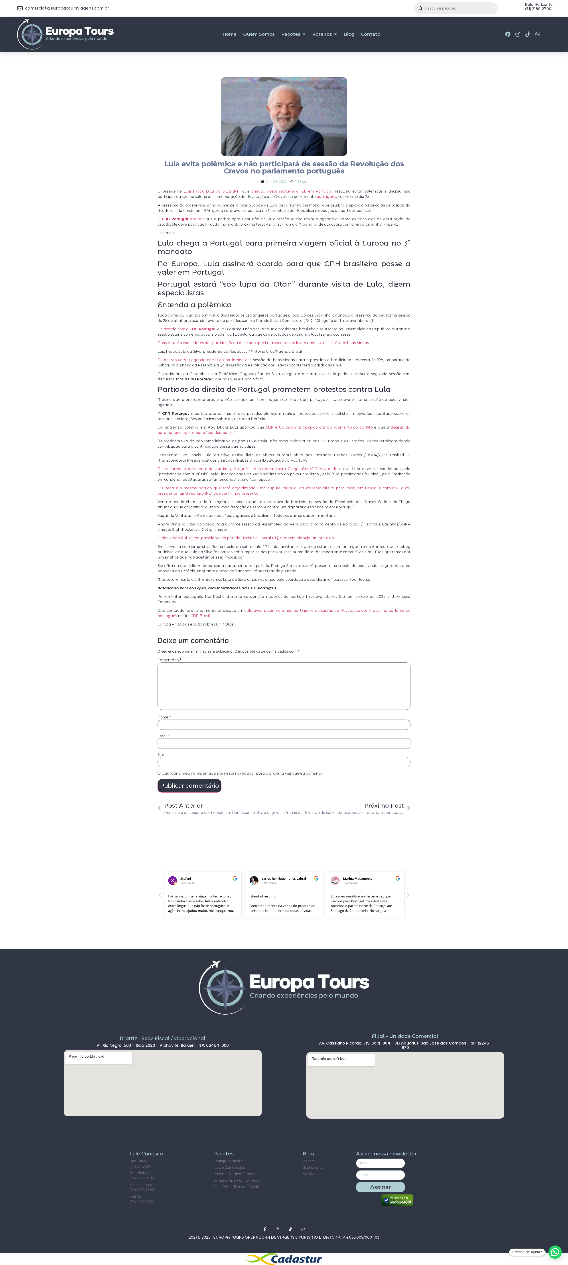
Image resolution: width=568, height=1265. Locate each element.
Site (161, 755)
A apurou (181, 219)
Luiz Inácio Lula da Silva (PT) (212, 191)
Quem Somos (259, 34)
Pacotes (290, 34)
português (326, 197)
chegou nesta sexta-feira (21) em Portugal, (291, 191)
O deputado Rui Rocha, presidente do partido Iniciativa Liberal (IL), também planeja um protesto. (246, 538)
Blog (349, 34)
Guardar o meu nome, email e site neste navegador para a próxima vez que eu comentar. (243, 773)
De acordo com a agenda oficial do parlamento (202, 360)
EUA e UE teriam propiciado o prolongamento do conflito (319, 427)
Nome (164, 717)
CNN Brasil (200, 616)
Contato (370, 34)
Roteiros (322, 34)
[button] (408, 896)
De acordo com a (187, 329)
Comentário (169, 660)
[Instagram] (278, 1229)
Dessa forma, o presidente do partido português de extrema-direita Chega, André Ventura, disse (249, 469)
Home (230, 34)
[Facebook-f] (265, 1229)
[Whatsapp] (303, 1229)
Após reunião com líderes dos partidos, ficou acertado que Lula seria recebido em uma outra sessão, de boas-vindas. (264, 343)
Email (164, 736)
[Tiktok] (290, 1229)
